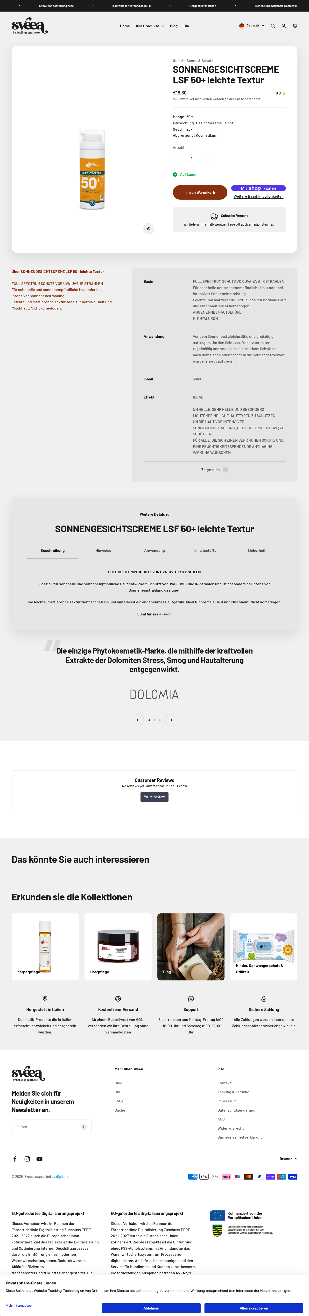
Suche (120, 1110)
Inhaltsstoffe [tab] (205, 550)
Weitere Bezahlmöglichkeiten (259, 196)
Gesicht (180, 60)
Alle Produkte (147, 26)
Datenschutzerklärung (236, 1110)
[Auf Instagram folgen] (27, 1159)
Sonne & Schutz (200, 60)
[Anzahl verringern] (180, 158)
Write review (154, 797)
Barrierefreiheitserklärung (240, 1137)
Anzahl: (179, 147)
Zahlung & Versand (233, 1091)
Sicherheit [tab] (256, 550)
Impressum (227, 1101)
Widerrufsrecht (231, 1128)
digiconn (62, 1176)
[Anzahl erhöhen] (203, 158)
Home (125, 26)
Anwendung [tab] (154, 550)
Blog (174, 26)
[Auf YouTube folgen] (39, 1159)
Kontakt (224, 1082)
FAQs (119, 1101)
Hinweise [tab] (103, 550)
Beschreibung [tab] (53, 550)
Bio (186, 26)
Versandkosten (201, 99)
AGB (221, 1119)
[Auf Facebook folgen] (15, 1159)
